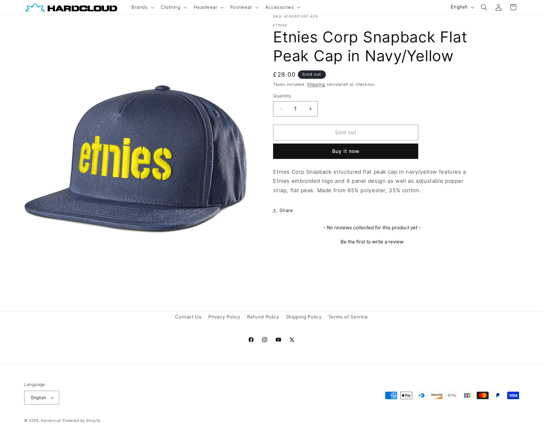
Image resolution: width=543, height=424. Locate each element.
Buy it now (346, 151)
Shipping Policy (303, 317)
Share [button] (286, 210)
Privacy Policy (224, 317)
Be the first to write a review (372, 242)
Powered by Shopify (82, 420)
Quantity (282, 96)
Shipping (316, 84)
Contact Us (188, 317)
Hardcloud (51, 420)
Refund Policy (263, 317)
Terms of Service (348, 317)
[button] (142, 7)
